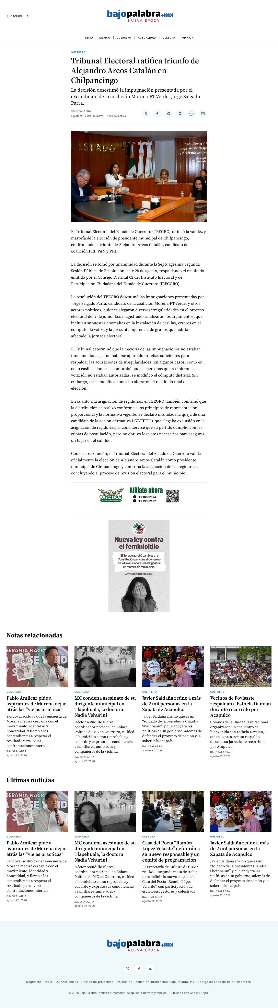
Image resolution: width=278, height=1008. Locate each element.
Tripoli (205, 993)
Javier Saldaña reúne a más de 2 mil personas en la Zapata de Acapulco (171, 704)
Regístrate (33, 982)
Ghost (194, 993)
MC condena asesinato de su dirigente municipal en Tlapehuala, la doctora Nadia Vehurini (105, 706)
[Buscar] (27, 16)
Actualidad (147, 37)
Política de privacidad (97, 982)
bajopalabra (81, 111)
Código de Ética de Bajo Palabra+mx (224, 982)
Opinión (188, 37)
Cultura (168, 37)
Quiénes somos (67, 982)
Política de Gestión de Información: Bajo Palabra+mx (155, 982)
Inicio (88, 37)
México (104, 37)
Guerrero (124, 37)
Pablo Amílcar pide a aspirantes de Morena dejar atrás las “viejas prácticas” (36, 704)
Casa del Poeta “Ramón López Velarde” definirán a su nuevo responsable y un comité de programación (171, 851)
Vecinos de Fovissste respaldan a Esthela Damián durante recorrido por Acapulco (240, 706)
